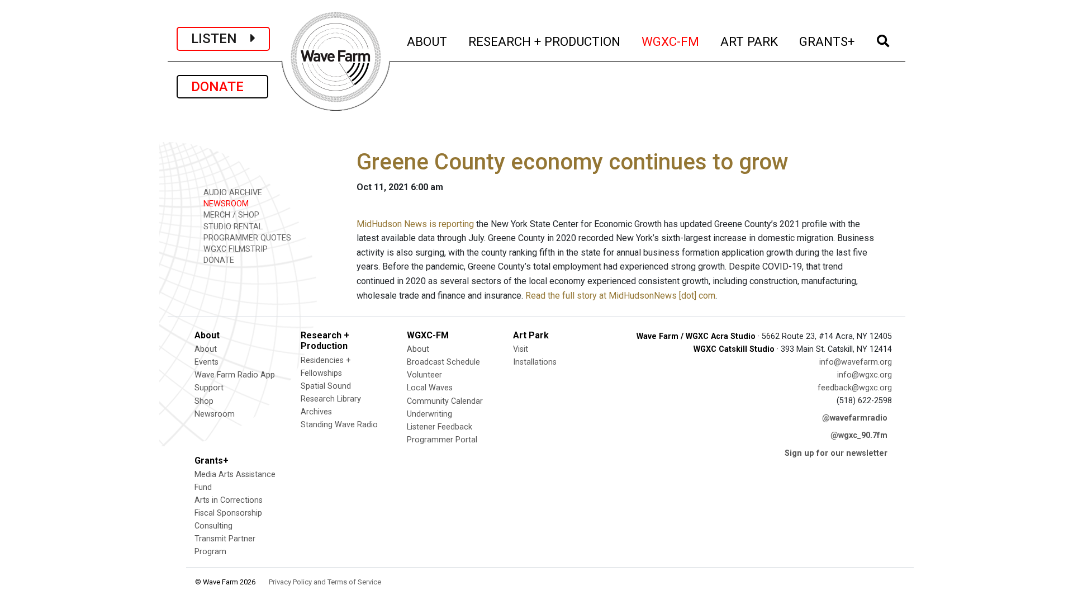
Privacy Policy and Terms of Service (325, 582)
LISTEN (220, 38)
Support (209, 388)
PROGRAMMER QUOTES (246, 238)
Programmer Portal (442, 440)
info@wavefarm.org (855, 362)
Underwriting (429, 414)
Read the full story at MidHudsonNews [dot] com (620, 295)
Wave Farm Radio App (234, 375)
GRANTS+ (827, 41)
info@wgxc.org (864, 375)
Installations (535, 362)
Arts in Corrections (228, 500)
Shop (203, 401)
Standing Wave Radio (339, 425)
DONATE (222, 87)
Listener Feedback (439, 427)
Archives (316, 412)
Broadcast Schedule (443, 362)
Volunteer (424, 375)
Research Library (331, 399)
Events (206, 362)
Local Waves (430, 388)
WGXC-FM (671, 41)
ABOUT (427, 41)
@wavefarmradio (854, 418)
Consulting (213, 526)
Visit (520, 349)
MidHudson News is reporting (415, 224)
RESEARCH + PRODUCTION (545, 41)
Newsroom (214, 414)
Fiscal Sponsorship (228, 513)
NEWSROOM (225, 204)
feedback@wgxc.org (855, 388)
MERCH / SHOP (230, 215)
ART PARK (749, 41)
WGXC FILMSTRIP (234, 249)
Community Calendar (445, 401)
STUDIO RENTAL (232, 227)
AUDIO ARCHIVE (231, 192)
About (205, 349)
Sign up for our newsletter (836, 453)
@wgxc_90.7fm (858, 435)
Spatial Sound (326, 386)
